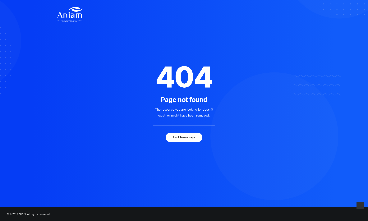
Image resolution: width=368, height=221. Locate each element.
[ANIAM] (69, 14)
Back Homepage (184, 137)
